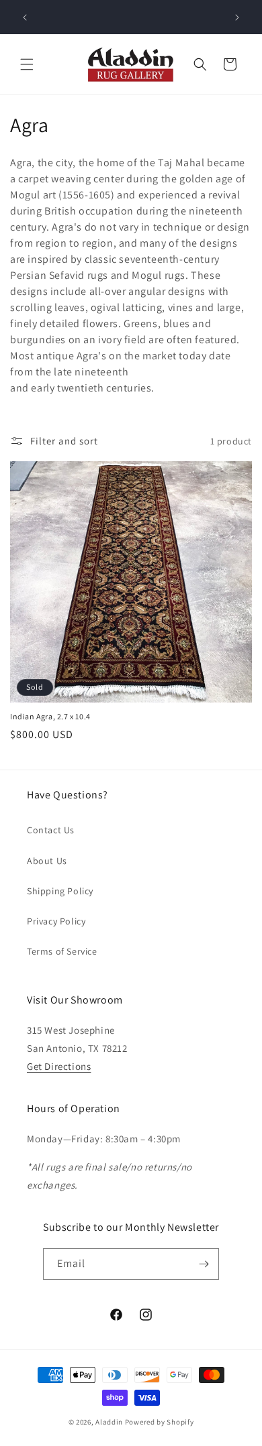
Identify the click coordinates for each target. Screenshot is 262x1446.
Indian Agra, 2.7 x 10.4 (50, 716)
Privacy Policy (56, 921)
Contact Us (51, 830)
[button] (27, 64)
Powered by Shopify (159, 1422)
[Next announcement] (237, 17)
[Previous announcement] (25, 17)
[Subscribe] (203, 1264)
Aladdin (109, 1422)
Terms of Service (62, 951)
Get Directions (59, 1066)
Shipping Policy (60, 891)
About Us (47, 861)
